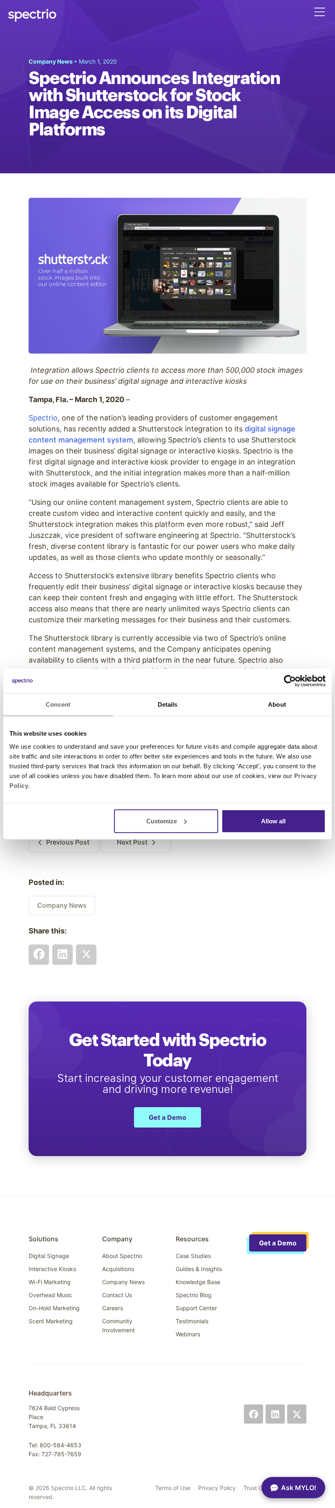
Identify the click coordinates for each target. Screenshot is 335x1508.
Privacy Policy (217, 1487)
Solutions (43, 1239)
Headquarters (50, 1393)
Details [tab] (168, 704)
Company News (62, 905)
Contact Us (117, 1294)
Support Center (196, 1308)
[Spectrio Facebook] (253, 1414)
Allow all (273, 820)
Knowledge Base (198, 1281)
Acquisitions (118, 1268)
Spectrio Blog (194, 1294)
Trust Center (260, 1487)
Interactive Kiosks (52, 1268)
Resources (192, 1239)
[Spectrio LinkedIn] (275, 1414)
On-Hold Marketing (54, 1308)
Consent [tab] (58, 704)
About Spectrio (122, 1255)
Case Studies (193, 1255)
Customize (161, 820)
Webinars (188, 1334)
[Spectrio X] (296, 1414)
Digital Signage (49, 1255)
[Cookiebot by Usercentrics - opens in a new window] (290, 681)
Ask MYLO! (298, 1488)
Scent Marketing (51, 1321)
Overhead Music (50, 1294)
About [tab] (277, 704)
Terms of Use (172, 1487)
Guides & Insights (199, 1268)
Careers (112, 1308)
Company (117, 1239)
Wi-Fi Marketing (50, 1281)
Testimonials (192, 1321)
